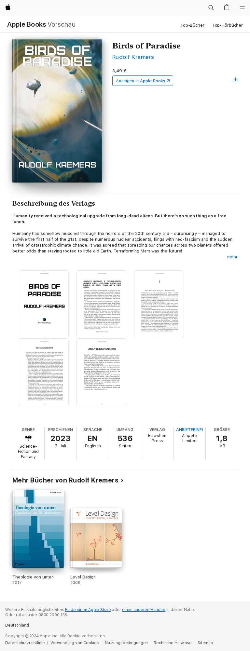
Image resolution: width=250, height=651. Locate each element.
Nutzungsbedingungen (126, 643)
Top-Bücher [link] (192, 25)
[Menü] (242, 8)
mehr (232, 256)
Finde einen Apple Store (88, 609)
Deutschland (17, 625)
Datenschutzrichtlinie (25, 643)
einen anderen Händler (143, 609)
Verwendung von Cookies (74, 643)
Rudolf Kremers (133, 56)
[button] (211, 8)
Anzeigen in (140, 80)
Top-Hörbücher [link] (227, 25)
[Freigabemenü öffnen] (236, 81)
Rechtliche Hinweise (173, 643)
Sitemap (205, 643)
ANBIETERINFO (190, 429)
